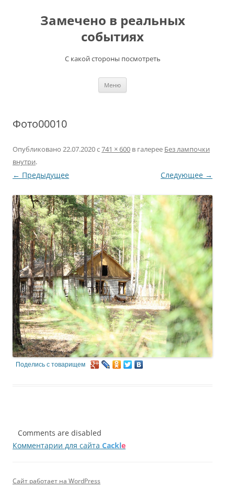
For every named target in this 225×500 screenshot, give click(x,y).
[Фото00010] (112, 276)
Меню (112, 85)
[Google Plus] (94, 364)
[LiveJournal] (105, 364)
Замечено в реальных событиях (112, 29)
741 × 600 (116, 149)
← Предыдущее (41, 175)
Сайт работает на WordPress (56, 480)
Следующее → (186, 175)
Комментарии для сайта (69, 445)
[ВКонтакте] (138, 364)
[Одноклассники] (116, 364)
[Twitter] (127, 364)
